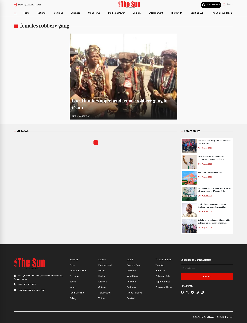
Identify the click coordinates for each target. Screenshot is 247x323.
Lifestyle (102, 281)
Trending (160, 265)
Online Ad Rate (163, 276)
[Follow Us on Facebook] (182, 292)
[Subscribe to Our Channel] (192, 292)
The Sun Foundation (222, 13)
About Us (160, 270)
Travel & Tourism (164, 259)
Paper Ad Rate (163, 281)
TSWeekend (104, 292)
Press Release (134, 292)
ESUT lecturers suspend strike (210, 172)
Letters (102, 259)
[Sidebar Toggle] (15, 13)
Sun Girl (131, 298)
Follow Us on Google (213, 5)
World (130, 259)
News (72, 287)
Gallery (73, 298)
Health (101, 276)
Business (75, 13)
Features (131, 281)
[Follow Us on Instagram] (202, 292)
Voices (101, 298)
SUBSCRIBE (207, 276)
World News (133, 276)
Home (26, 13)
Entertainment (156, 13)
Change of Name (164, 287)
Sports (73, 281)
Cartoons (131, 287)
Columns (58, 13)
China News (94, 13)
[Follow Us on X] (187, 292)
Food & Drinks (77, 292)
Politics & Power (116, 13)
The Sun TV (177, 13)
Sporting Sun (197, 13)
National (41, 13)
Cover (72, 265)
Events (101, 270)
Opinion (137, 13)
